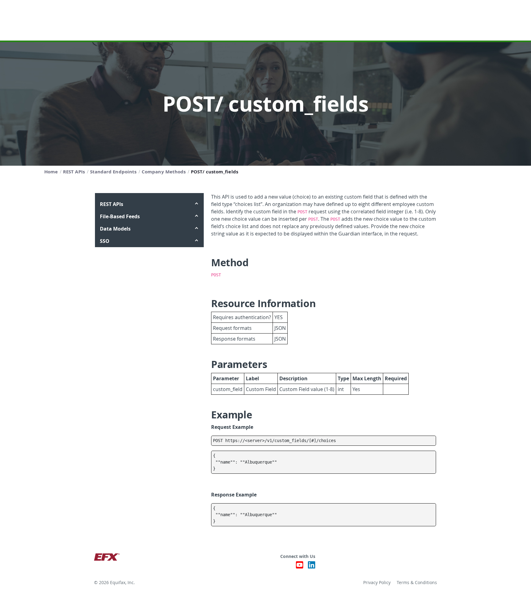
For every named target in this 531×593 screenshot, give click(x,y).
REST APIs (111, 204)
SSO (104, 241)
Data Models (115, 228)
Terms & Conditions (417, 582)
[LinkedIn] (311, 566)
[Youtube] (299, 566)
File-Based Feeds (120, 216)
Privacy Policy (377, 582)
